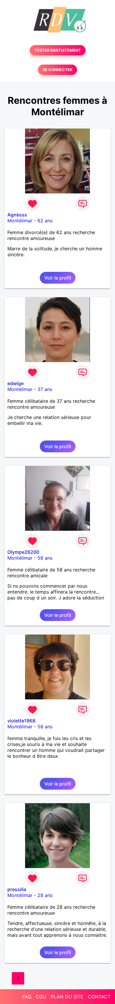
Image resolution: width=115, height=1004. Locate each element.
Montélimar (19, 221)
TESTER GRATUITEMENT (57, 50)
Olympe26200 (23, 552)
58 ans (44, 558)
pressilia (16, 889)
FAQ (26, 997)
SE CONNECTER (57, 70)
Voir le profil (57, 278)
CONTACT (99, 997)
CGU (41, 997)
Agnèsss (17, 215)
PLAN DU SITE (67, 997)
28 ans (44, 895)
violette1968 (21, 721)
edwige (15, 383)
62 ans (44, 221)
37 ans (44, 389)
